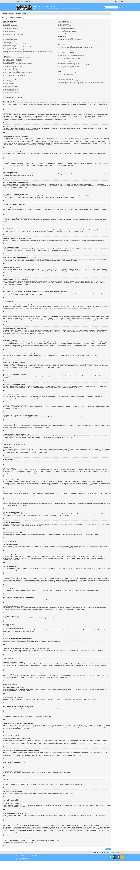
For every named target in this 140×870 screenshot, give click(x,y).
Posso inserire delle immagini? (9, 84)
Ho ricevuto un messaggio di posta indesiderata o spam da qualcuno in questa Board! (77, 40)
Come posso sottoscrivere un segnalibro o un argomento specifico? (73, 64)
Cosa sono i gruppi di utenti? (64, 25)
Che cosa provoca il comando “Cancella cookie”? (14, 34)
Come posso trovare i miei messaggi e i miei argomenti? (70, 58)
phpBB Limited (43, 805)
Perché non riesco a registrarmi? (10, 25)
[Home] (24, 7)
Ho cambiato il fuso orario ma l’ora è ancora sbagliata (15, 43)
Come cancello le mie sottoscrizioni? (66, 67)
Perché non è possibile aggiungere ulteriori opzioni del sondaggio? (18, 63)
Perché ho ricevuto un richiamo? (10, 69)
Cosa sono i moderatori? (63, 24)
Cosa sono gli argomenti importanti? (11, 89)
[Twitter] (110, 857)
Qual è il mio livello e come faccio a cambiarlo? (13, 49)
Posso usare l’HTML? (8, 81)
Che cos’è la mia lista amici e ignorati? (66, 46)
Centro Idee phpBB (73, 815)
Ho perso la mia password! (9, 31)
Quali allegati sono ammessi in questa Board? (68, 72)
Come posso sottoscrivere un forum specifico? (68, 66)
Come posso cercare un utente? (65, 57)
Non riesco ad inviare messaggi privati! (66, 38)
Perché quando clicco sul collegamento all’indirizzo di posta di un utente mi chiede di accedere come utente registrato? (27, 52)
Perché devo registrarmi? (8, 22)
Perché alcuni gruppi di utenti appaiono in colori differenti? (71, 30)
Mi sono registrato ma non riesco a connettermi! (14, 27)
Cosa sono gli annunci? (8, 87)
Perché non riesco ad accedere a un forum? (13, 66)
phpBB (22, 855)
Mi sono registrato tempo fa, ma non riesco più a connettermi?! (17, 30)
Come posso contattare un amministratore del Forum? (70, 83)
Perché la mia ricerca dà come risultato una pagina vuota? (71, 55)
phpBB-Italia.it (28, 857)
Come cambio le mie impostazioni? (10, 39)
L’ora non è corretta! (7, 42)
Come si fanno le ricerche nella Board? (66, 52)
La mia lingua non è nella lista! (9, 45)
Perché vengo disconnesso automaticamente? (13, 33)
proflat (20, 858)
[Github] (114, 857)
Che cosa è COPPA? (7, 24)
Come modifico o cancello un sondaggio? (12, 65)
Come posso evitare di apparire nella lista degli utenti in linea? (17, 40)
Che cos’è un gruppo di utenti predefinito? (67, 31)
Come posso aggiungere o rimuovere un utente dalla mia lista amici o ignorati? (75, 47)
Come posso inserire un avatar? (10, 48)
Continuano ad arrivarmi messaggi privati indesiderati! (70, 39)
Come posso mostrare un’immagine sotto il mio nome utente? (17, 46)
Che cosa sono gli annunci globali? (10, 86)
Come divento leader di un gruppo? (66, 28)
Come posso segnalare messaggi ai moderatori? (14, 71)
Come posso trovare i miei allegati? (66, 74)
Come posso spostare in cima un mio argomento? (14, 75)
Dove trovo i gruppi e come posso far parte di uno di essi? (71, 27)
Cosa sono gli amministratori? (64, 22)
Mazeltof (26, 858)
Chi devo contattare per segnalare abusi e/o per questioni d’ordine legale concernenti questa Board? (81, 82)
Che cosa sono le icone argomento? (11, 92)
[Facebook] (118, 857)
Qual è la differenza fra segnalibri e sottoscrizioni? (69, 63)
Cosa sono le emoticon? (8, 83)
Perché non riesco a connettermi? (10, 28)
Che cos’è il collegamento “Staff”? (65, 33)
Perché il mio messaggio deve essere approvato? (14, 73)
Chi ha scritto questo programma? (65, 79)
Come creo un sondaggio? (9, 62)
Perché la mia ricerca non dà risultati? (66, 54)
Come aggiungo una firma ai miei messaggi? (13, 60)
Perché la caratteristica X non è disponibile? (68, 80)
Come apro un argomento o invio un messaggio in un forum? (16, 57)
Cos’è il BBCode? (7, 80)
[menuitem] (28, 2)
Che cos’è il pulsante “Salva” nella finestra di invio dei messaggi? (17, 72)
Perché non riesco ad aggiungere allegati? (12, 68)
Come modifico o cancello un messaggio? (12, 59)
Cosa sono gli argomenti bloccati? (10, 90)
